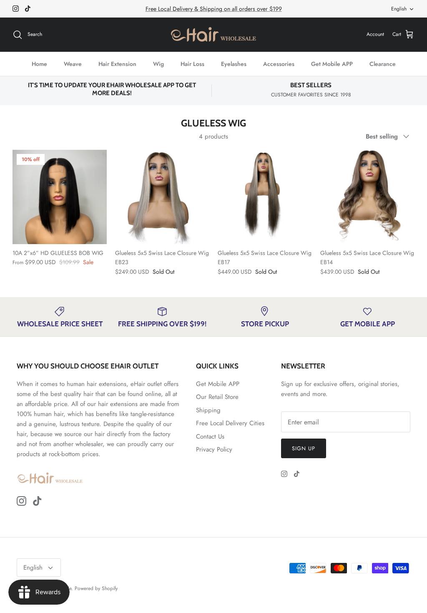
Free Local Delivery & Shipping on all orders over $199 (214, 9)
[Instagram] (16, 8)
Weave (73, 64)
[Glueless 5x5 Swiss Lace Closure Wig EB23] (162, 197)
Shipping (208, 410)
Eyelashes (233, 64)
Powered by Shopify (96, 588)
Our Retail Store (217, 396)
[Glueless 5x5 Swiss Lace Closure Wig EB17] (265, 197)
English (399, 9)
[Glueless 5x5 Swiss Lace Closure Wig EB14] (367, 197)
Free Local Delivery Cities (230, 423)
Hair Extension (117, 64)
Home (39, 64)
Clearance (382, 64)
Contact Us (210, 436)
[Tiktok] (28, 8)
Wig (158, 64)
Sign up (303, 448)
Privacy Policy (214, 449)
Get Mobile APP (332, 64)
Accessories (278, 64)
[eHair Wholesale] (213, 34)
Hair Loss (192, 64)
